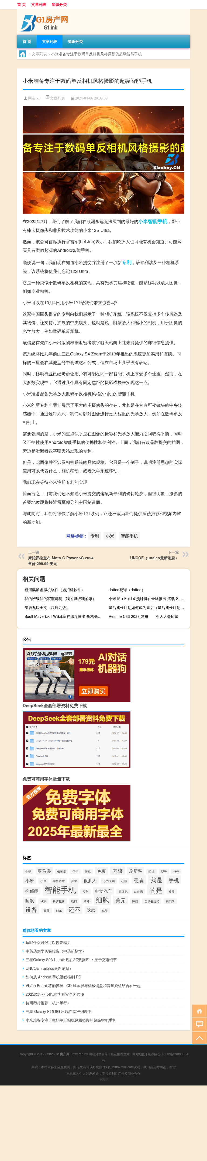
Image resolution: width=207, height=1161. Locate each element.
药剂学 (170, 901)
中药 (28, 871)
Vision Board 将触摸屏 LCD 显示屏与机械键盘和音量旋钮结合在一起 (83, 985)
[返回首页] (198, 1011)
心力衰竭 (109, 881)
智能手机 (157, 221)
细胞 (102, 899)
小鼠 (43, 881)
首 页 (21, 4)
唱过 (151, 871)
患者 (139, 879)
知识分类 (59, 4)
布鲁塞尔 (59, 881)
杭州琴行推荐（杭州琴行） (48, 1002)
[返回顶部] (198, 1038)
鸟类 (105, 911)
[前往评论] (198, 1024)
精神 (86, 901)
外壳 (176, 871)
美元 (120, 900)
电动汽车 (103, 891)
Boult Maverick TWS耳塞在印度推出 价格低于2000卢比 (64, 616)
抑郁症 (31, 891)
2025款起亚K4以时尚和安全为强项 (55, 994)
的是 (155, 890)
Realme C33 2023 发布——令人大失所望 (143, 616)
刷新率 (135, 871)
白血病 (138, 891)
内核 (117, 870)
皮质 (172, 891)
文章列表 (38, 4)
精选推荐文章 (120, 1054)
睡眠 (29, 900)
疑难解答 (154, 1054)
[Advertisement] (103, 1123)
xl (38, 98)
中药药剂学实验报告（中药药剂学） (56, 951)
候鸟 (88, 871)
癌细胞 (123, 891)
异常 (74, 881)
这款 (91, 910)
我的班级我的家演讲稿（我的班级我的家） (60, 598)
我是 (156, 879)
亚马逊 (44, 871)
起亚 (47, 911)
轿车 (59, 911)
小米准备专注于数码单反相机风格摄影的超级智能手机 (71, 1020)
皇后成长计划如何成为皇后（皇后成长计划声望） (148, 607)
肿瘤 (135, 901)
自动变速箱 (151, 901)
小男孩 (103, 1079)
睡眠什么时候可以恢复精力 (48, 942)
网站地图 (138, 1054)
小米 (143, 221)
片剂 (85, 891)
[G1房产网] (45, 10)
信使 (75, 871)
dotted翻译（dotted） (127, 589)
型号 (164, 871)
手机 (174, 879)
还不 (74, 909)
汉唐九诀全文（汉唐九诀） (47, 607)
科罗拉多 (59, 901)
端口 (74, 901)
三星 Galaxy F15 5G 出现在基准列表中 (58, 1011)
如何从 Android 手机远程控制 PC (53, 977)
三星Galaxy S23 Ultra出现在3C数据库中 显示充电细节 (71, 959)
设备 (31, 909)
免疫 (101, 871)
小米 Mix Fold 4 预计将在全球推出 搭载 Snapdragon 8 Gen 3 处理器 (148, 598)
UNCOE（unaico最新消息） (154, 557)
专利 (127, 262)
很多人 (90, 880)
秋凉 (43, 901)
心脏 (124, 881)
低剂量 (61, 871)
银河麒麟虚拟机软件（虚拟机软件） (55, 589)
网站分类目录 (98, 1054)
